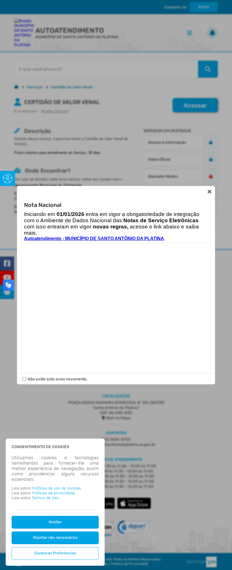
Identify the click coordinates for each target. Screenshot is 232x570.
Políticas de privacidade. (54, 493)
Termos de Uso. (46, 497)
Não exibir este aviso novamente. (58, 379)
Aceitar (55, 522)
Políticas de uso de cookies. (57, 488)
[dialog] (55, 502)
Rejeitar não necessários (55, 537)
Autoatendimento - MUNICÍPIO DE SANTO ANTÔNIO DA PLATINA (94, 238)
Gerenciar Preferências (55, 553)
